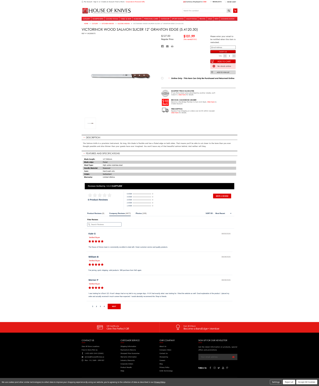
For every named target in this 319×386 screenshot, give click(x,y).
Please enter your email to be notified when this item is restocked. (223, 39)
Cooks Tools (112, 19)
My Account (88, 1)
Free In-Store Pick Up (89, 350)
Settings (276, 382)
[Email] (167, 46)
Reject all (289, 382)
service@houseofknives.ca (94, 357)
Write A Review (222, 196)
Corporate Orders (126, 364)
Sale (210, 19)
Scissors (138, 19)
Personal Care (151, 19)
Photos (141, 213)
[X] (219, 368)
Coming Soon (227, 19)
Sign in (95, 1)
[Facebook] (162, 46)
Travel (202, 19)
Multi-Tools (191, 19)
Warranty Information (128, 357)
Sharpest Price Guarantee (129, 353)
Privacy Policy (159, 382)
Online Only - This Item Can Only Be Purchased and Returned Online (201, 78)
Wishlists (217, 1)
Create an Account (107, 1)
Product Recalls (126, 367)
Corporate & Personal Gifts (135, 1)
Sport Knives (178, 19)
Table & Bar (126, 19)
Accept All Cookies (306, 382)
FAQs (122, 371)
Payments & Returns (128, 350)
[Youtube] (223, 368)
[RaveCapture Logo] (114, 186)
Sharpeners (98, 19)
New (216, 19)
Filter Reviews (92, 220)
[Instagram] (214, 368)
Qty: (220, 56)
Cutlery (86, 19)
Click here (182, 95)
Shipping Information (128, 346)
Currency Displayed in (195, 1)
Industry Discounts (127, 360)
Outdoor (165, 19)
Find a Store (119, 1)
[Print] (172, 46)
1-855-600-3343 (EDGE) (94, 353)
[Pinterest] (227, 368)
